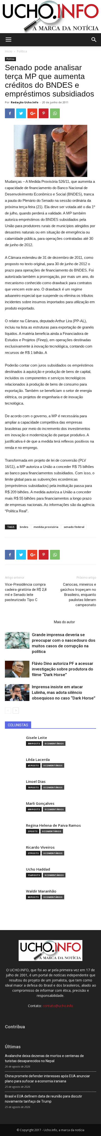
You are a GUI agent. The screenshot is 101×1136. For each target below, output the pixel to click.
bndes (24, 527)
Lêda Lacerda (38, 759)
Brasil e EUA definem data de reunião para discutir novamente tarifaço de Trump (43, 1098)
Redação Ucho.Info (24, 102)
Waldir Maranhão (41, 891)
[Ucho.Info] (50, 16)
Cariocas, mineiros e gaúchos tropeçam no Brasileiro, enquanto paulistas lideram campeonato (78, 594)
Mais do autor (64, 622)
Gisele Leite (36, 737)
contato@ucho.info (58, 1005)
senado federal (74, 527)
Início (8, 51)
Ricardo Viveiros (40, 847)
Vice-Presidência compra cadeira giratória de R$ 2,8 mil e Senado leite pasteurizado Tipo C (26, 592)
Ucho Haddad (38, 869)
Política (22, 51)
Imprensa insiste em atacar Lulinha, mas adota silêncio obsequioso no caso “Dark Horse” (63, 692)
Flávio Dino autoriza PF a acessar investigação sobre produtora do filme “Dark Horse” (62, 669)
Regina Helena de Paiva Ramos (53, 825)
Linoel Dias (36, 781)
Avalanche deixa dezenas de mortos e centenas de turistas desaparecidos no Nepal (44, 1058)
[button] (94, 39)
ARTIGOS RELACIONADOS (28, 622)
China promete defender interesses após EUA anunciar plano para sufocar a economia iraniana (47, 1078)
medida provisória (46, 527)
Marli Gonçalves (40, 803)
